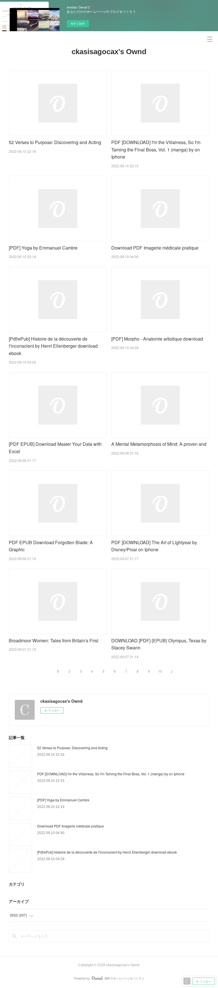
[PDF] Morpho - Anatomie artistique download (157, 338)
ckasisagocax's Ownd (109, 51)
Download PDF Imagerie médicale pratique (154, 247)
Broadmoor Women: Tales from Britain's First (53, 640)
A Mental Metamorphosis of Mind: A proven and (158, 444)
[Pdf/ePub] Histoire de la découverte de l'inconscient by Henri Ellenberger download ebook (53, 345)
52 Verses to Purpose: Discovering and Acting (55, 142)
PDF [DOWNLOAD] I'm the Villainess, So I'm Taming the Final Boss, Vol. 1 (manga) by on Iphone (155, 149)
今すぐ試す (78, 24)
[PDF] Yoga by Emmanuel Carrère (43, 247)
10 (160, 671)
